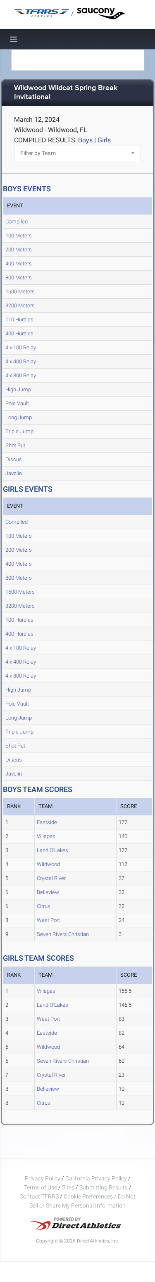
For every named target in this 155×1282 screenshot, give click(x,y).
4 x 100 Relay (20, 347)
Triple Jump (19, 431)
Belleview (48, 892)
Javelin (13, 473)
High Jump (18, 389)
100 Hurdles (19, 620)
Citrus (43, 906)
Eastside (47, 822)
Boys (85, 140)
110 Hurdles (19, 319)
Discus (13, 459)
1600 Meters (20, 291)
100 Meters (18, 235)
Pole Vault (17, 403)
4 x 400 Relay (20, 361)
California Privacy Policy (96, 1178)
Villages (46, 836)
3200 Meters (20, 305)
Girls (104, 140)
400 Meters (18, 263)
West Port (48, 920)
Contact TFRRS (39, 1196)
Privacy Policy (42, 1178)
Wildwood (48, 864)
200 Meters (18, 249)
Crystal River (51, 878)
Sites (68, 1187)
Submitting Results (103, 1187)
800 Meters (18, 277)
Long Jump (18, 417)
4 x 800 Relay (20, 375)
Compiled (16, 221)
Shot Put (15, 445)
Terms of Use (40, 1187)
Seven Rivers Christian (63, 934)
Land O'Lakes (52, 850)
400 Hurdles (19, 333)
